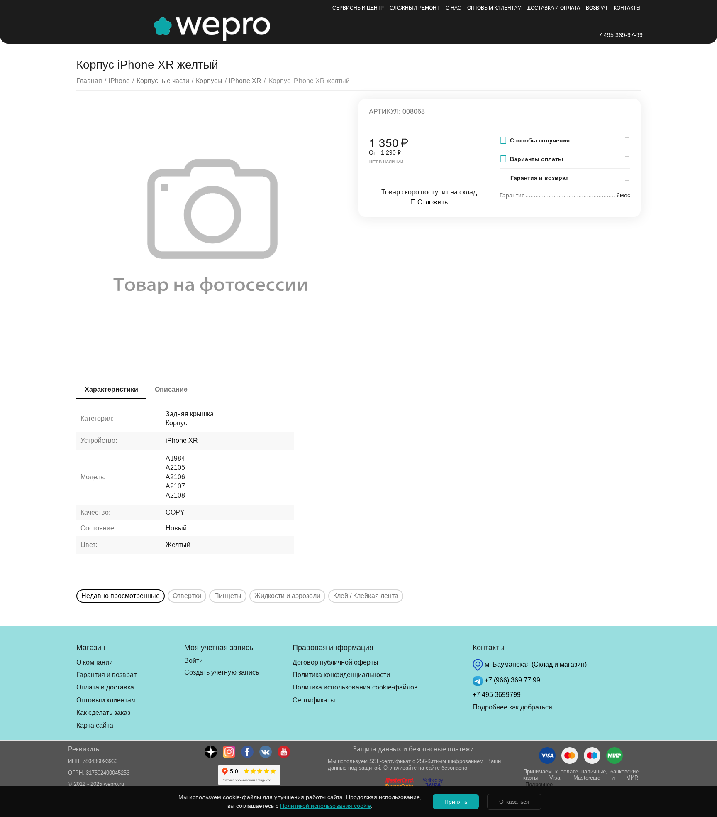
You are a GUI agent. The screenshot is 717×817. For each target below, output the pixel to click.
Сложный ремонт (414, 8)
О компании (94, 662)
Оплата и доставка (105, 687)
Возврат (597, 8)
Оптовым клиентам (494, 8)
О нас (453, 8)
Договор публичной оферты (335, 662)
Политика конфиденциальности (341, 674)
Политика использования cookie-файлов (355, 687)
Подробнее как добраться (512, 707)
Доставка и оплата (553, 8)
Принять (455, 801)
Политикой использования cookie (325, 805)
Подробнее (539, 784)
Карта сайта (94, 725)
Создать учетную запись (221, 672)
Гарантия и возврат (106, 674)
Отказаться (514, 801)
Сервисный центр (358, 8)
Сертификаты (314, 700)
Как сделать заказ (103, 712)
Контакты (627, 8)
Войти (193, 660)
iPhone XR (182, 440)
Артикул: (384, 111)
